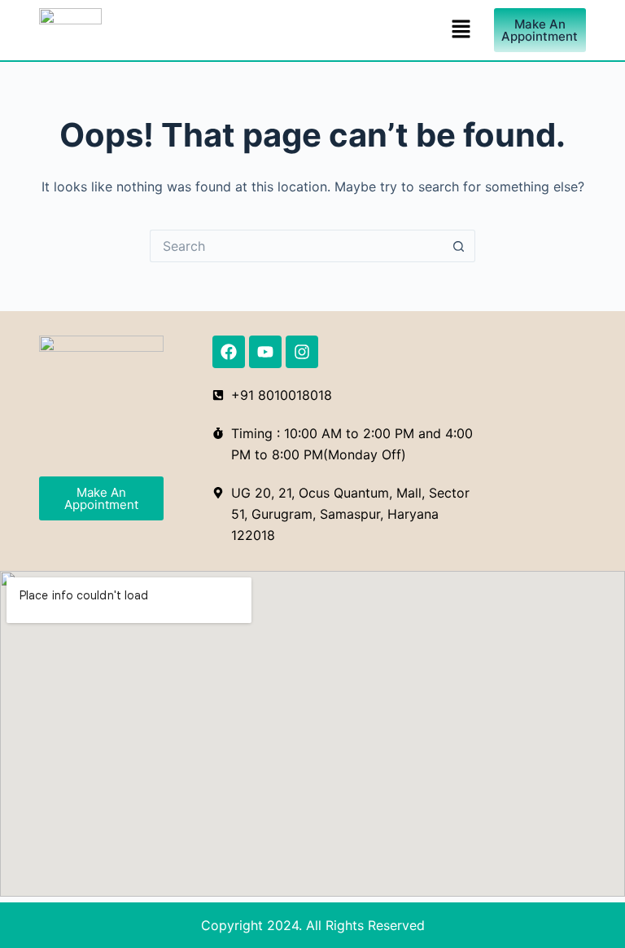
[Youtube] (265, 352)
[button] (461, 29)
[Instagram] (302, 352)
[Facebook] (228, 352)
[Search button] (459, 246)
